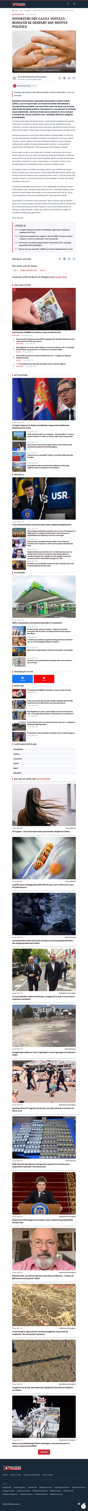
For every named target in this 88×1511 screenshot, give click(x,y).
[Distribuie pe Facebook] (64, 78)
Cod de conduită (48, 1475)
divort (42, 270)
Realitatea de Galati (8, 1491)
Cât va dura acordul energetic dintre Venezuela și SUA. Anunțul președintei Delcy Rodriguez (45, 243)
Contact (5, 1475)
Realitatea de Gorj (55, 1491)
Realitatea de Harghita (36, 77)
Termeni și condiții (15, 1475)
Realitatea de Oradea (45, 1487)
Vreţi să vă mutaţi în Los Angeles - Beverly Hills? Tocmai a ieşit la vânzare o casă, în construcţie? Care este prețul (46, 237)
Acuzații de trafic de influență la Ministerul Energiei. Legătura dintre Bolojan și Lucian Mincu (48, 466)
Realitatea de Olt (68, 1491)
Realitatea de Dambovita (40, 1491)
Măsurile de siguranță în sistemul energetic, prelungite (50, 650)
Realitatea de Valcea (56, 1494)
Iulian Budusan (70, 937)
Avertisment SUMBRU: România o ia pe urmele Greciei (36, 332)
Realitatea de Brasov (26, 1494)
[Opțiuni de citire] (83, 1506)
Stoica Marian (70, 828)
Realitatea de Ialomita (23, 1491)
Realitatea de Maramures (10, 1494)
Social (18, 352)
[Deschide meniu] (74, 4)
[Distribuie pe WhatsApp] (69, 78)
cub (15, 270)
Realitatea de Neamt (41, 1494)
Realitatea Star (32, 1487)
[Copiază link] (60, 78)
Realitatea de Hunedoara (62, 1487)
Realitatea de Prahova (78, 1487)
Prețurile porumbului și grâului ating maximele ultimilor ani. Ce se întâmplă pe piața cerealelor (50, 641)
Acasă (16, 10)
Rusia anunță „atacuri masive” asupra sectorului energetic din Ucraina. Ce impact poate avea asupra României (49, 631)
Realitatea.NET (7, 1487)
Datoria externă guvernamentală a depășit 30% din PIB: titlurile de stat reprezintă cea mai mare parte (50, 702)
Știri (21, 10)
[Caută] (68, 4)
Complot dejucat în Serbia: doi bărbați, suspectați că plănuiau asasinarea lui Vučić (44, 231)
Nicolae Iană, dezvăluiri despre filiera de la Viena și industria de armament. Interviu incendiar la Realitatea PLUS (50, 543)
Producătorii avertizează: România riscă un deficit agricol (42, 364)
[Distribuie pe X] (74, 78)
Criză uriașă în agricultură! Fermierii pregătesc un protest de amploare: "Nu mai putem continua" (40, 1332)
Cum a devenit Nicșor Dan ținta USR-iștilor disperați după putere (41, 524)
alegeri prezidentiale (28, 270)
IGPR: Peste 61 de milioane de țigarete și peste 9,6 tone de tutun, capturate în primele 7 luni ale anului (41, 1165)
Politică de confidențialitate (32, 1475)
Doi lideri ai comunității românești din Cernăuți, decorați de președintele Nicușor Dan (50, 565)
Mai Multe (44, 1452)
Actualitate (27, 10)
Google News (61, 277)
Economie (16, 335)
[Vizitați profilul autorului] (14, 78)
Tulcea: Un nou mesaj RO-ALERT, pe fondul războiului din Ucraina (46, 249)
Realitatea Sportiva (19, 1487)
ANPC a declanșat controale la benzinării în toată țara (37, 623)
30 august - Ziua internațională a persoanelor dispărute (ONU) (41, 831)
